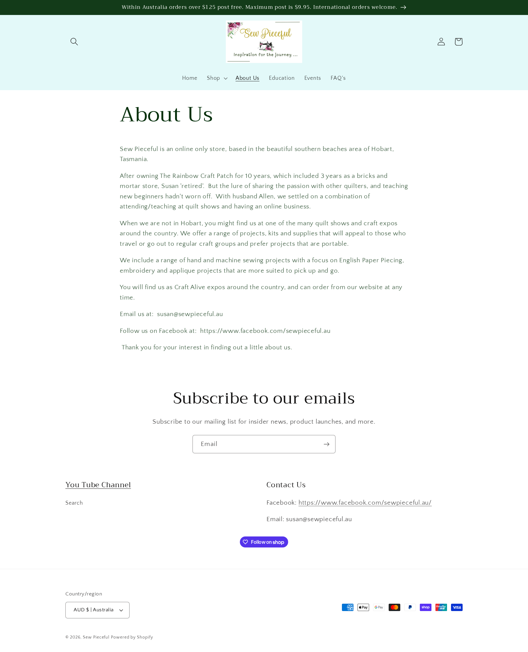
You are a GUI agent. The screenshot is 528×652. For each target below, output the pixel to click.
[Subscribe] (326, 444)
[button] (74, 41)
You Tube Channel (98, 485)
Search (74, 503)
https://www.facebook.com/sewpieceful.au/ (365, 502)
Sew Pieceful (96, 637)
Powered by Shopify (132, 637)
